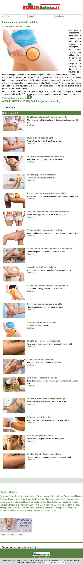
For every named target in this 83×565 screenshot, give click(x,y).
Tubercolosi (37, 510)
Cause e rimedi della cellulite (39, 137)
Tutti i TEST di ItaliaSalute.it (12, 534)
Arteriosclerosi (56, 495)
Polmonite (4, 510)
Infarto (75, 501)
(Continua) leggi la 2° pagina (14, 97)
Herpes (57, 501)
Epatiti (27, 501)
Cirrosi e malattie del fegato (47, 498)
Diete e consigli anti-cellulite (39, 435)
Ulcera (53, 510)
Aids (7, 495)
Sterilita (28, 510)
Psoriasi (21, 510)
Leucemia (34, 504)
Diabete (3, 501)
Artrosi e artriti (70, 495)
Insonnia (13, 504)
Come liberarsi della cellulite (39, 417)
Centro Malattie (9, 492)
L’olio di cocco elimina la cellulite (41, 377)
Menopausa (5, 507)
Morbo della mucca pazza (24, 507)
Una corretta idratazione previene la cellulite (46, 193)
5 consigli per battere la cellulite (41, 322)
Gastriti (50, 501)
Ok (46, 562)
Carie (23, 498)
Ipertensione (23, 504)
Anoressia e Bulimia (34, 495)
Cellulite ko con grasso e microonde (43, 340)
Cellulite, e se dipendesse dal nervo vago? (46, 156)
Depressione (73, 498)
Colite (63, 498)
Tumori (47, 510)
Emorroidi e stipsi (16, 501)
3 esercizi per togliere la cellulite (41, 267)
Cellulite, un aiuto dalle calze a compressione (47, 285)
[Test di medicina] (16, 531)
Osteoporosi (60, 507)
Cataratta (30, 498)
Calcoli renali (14, 498)
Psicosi (13, 510)
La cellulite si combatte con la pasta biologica (47, 211)
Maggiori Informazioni (57, 562)
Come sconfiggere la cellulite (39, 359)
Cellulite (35, 101)
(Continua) (30, 125)
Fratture (43, 501)
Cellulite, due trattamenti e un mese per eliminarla (49, 248)
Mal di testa (59, 504)
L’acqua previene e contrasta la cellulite (44, 230)
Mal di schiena (46, 504)
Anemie (21, 495)
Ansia (46, 495)
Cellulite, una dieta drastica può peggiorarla (46, 116)
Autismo (4, 498)
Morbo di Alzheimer (45, 507)
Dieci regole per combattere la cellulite (44, 304)
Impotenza (66, 501)
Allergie (13, 495)
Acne (2, 495)
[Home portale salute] (41, 12)
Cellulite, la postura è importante (41, 174)
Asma (80, 495)
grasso (44, 101)
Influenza (4, 504)
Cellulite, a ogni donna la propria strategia (45, 398)
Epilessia (34, 501)
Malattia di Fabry (72, 504)
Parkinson (71, 507)
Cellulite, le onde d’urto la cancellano (43, 454)
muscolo (54, 101)
